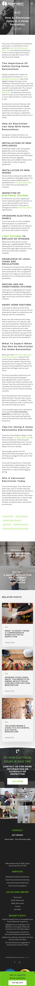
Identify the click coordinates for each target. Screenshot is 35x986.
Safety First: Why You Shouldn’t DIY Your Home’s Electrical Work (17, 938)
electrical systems (22, 516)
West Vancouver (17, 903)
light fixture (7, 524)
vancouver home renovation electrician (15, 528)
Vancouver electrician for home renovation (17, 356)
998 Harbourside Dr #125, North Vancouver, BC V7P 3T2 (17, 864)
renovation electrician (23, 183)
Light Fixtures (11, 236)
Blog (17, 12)
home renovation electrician (15, 78)
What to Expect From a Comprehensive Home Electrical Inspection (17, 920)
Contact (26, 957)
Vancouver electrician (21, 437)
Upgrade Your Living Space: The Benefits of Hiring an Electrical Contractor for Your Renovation (17, 927)
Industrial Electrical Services (17, 883)
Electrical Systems (15, 195)
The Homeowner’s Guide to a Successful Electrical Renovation (17, 933)
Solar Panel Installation (17, 886)
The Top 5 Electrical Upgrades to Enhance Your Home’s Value (17, 943)
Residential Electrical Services (17, 877)
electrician (13, 48)
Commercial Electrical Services (17, 880)
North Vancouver (17, 900)
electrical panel (8, 516)
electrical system (25, 207)
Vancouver (17, 897)
